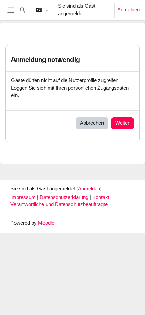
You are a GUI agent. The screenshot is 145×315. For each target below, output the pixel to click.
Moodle (46, 223)
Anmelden (128, 10)
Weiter (122, 123)
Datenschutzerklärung (65, 197)
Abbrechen (92, 123)
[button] (22, 10)
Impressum (23, 197)
